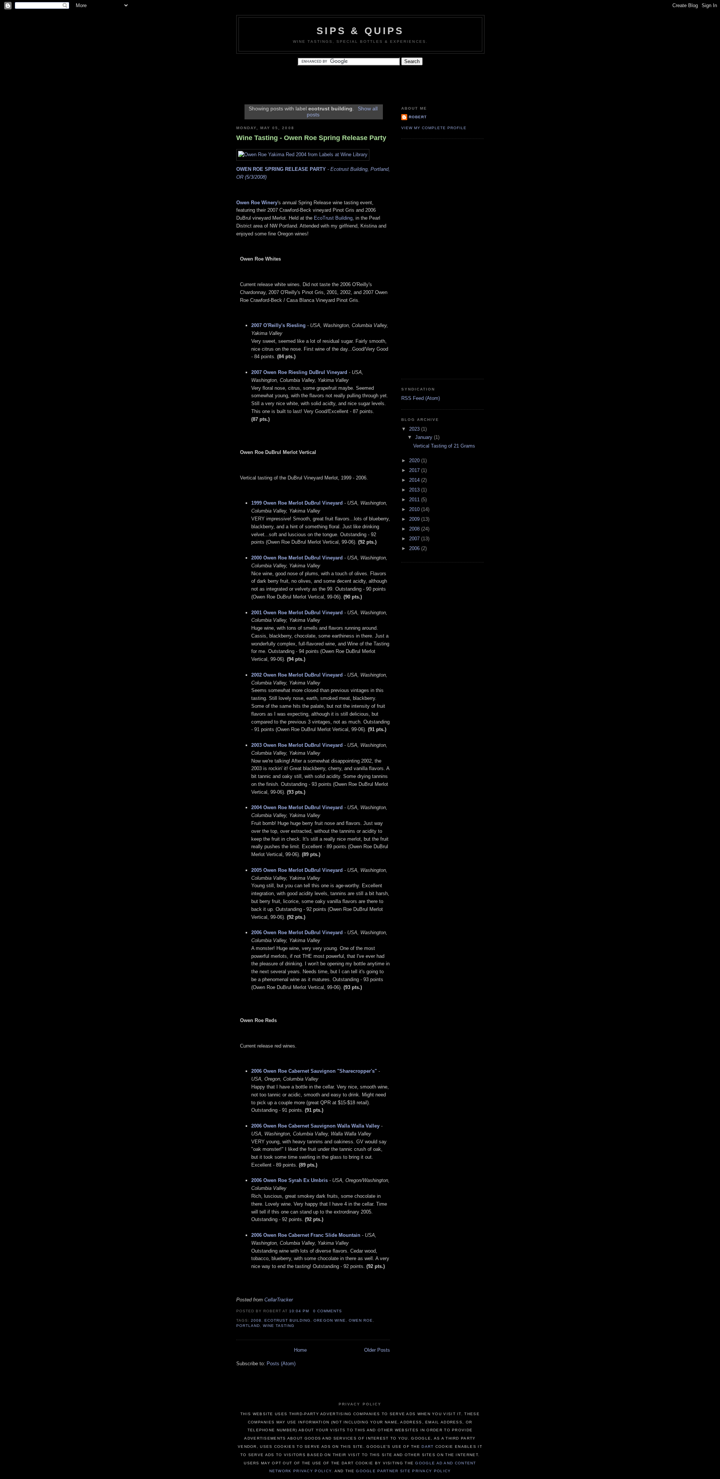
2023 (415, 429)
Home (300, 1350)
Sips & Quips (360, 30)
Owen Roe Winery (257, 202)
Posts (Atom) (281, 1363)
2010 (415, 509)
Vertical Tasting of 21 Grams (444, 446)
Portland (248, 1326)
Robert (418, 117)
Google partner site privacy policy (403, 1471)
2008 (256, 1320)
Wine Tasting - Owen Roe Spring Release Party (311, 138)
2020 (415, 460)
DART (428, 1446)
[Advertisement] (372, 82)
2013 (415, 490)
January (424, 437)
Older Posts (377, 1350)
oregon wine (329, 1320)
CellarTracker (278, 1300)
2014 (415, 480)
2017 (415, 470)
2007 (415, 538)
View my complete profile (433, 128)
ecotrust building (287, 1320)
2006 (415, 548)
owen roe (361, 1320)
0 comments (327, 1311)
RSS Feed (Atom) (420, 398)
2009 (415, 519)
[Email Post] (344, 1311)
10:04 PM (299, 1311)
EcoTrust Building (333, 218)
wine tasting (278, 1326)
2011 (415, 499)
